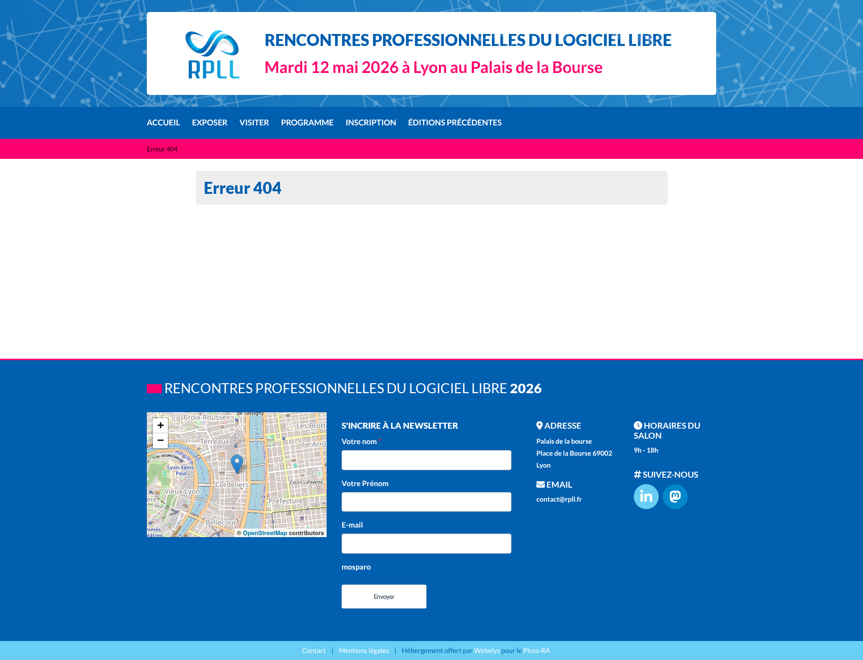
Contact (314, 651)
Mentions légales (364, 651)
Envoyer (384, 597)
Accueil (163, 122)
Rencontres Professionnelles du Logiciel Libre (468, 39)
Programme (307, 122)
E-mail (352, 525)
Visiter (254, 122)
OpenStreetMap (265, 532)
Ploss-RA (536, 651)
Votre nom (359, 441)
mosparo (356, 567)
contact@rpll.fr (559, 499)
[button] (237, 464)
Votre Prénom (365, 483)
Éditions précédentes (454, 122)
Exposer (210, 122)
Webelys (487, 651)
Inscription (371, 122)
